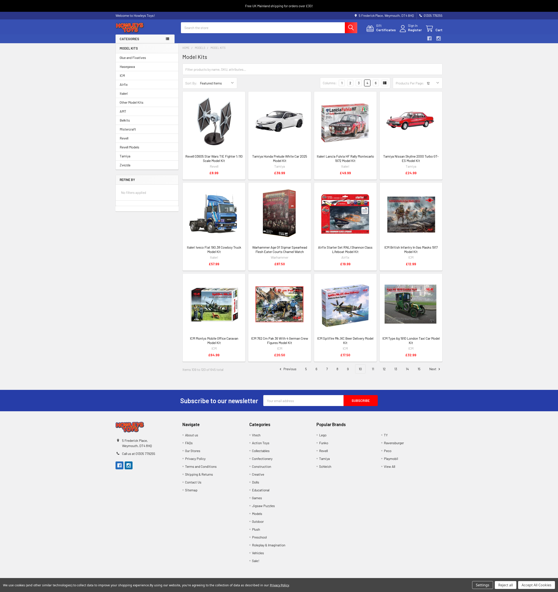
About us (191, 435)
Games (257, 498)
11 (373, 369)
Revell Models (129, 147)
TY (386, 435)
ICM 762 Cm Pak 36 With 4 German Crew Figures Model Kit (279, 340)
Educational (260, 490)
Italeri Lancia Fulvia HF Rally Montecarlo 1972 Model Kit (345, 158)
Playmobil (391, 458)
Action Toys (260, 443)
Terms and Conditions (201, 466)
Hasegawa (127, 66)
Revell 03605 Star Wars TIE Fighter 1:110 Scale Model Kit (214, 158)
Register (415, 30)
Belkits (125, 120)
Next (433, 369)
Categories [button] (129, 39)
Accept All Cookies (536, 585)
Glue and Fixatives (133, 57)
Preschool (259, 537)
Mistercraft (128, 129)
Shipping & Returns (199, 474)
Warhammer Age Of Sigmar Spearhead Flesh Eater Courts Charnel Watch (279, 249)
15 (419, 369)
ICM (122, 75)
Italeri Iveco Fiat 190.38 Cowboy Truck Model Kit (214, 249)
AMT (123, 111)
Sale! (255, 561)
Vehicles (258, 553)
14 (407, 369)
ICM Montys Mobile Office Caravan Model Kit (214, 340)
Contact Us (193, 482)
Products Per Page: (410, 83)
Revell (124, 138)
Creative (258, 474)
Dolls (255, 482)
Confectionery (262, 458)
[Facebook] (429, 38)
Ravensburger (394, 443)
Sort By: (191, 83)
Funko (323, 443)
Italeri (124, 93)
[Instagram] (438, 38)
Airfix (124, 84)
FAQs (189, 443)
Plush (256, 529)
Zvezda (125, 165)
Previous (289, 369)
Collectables (261, 451)
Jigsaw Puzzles (263, 506)
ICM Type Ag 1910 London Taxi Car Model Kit (411, 340)
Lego (323, 435)
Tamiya (125, 156)
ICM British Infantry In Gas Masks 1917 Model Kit (411, 249)
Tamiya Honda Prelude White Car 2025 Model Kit (279, 158)
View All (389, 466)
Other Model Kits (131, 102)
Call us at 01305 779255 (138, 453)
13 (395, 369)
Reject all (505, 585)
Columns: (330, 83)
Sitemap (191, 490)
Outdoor (258, 521)
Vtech (256, 435)
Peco (387, 451)
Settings (482, 585)
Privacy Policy (195, 458)
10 (360, 369)
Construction (261, 466)
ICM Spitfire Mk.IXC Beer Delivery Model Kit (345, 340)
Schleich (325, 466)
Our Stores (192, 451)
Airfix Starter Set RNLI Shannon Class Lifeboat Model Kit (345, 249)
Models (257, 513)
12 (384, 369)
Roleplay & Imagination (268, 545)
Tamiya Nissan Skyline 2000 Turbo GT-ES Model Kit (411, 158)
